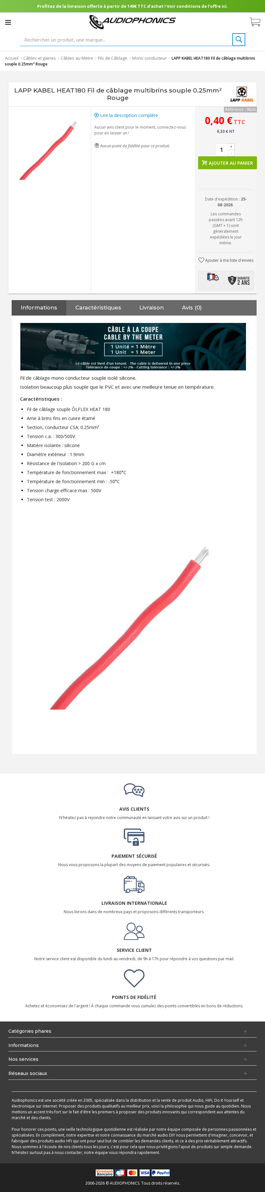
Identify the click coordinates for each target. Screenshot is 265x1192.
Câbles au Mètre (77, 58)
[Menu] (8, 22)
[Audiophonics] (132, 21)
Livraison (151, 307)
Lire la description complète (128, 115)
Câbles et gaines (39, 58)
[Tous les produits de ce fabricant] (242, 94)
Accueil (11, 58)
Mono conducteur (149, 58)
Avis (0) (192, 307)
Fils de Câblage (112, 58)
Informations (39, 307)
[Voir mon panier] (258, 22)
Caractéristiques (98, 307)
